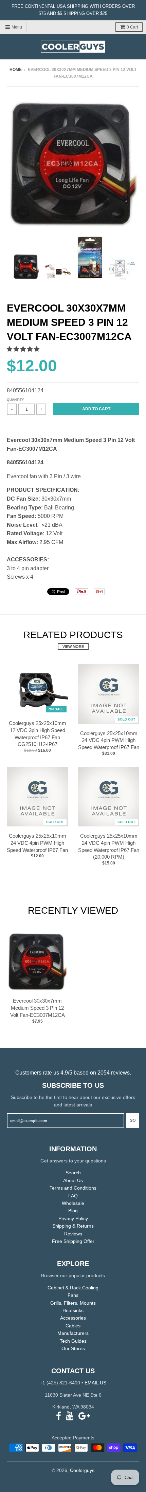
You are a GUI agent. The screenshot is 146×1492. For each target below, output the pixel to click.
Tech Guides (73, 1341)
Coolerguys (82, 1470)
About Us (73, 1180)
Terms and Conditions (73, 1188)
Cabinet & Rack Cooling (73, 1287)
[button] (24, 349)
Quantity (15, 400)
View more (73, 647)
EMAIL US (95, 1382)
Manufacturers (73, 1333)
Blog (73, 1210)
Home (16, 69)
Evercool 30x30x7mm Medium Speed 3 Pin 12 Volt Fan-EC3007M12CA (37, 1008)
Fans (73, 1295)
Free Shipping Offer (73, 1241)
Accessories (73, 1318)
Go (133, 1120)
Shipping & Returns (73, 1226)
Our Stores (73, 1348)
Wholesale (73, 1203)
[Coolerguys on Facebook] (58, 1416)
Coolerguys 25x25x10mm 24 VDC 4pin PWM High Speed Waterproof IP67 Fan (108, 740)
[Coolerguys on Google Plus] (84, 1416)
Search (73, 1172)
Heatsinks (73, 1310)
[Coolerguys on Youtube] (70, 1416)
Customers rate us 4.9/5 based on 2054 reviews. (73, 1073)
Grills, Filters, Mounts (73, 1303)
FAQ (73, 1195)
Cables (73, 1325)
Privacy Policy (73, 1218)
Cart (132, 27)
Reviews (73, 1233)
